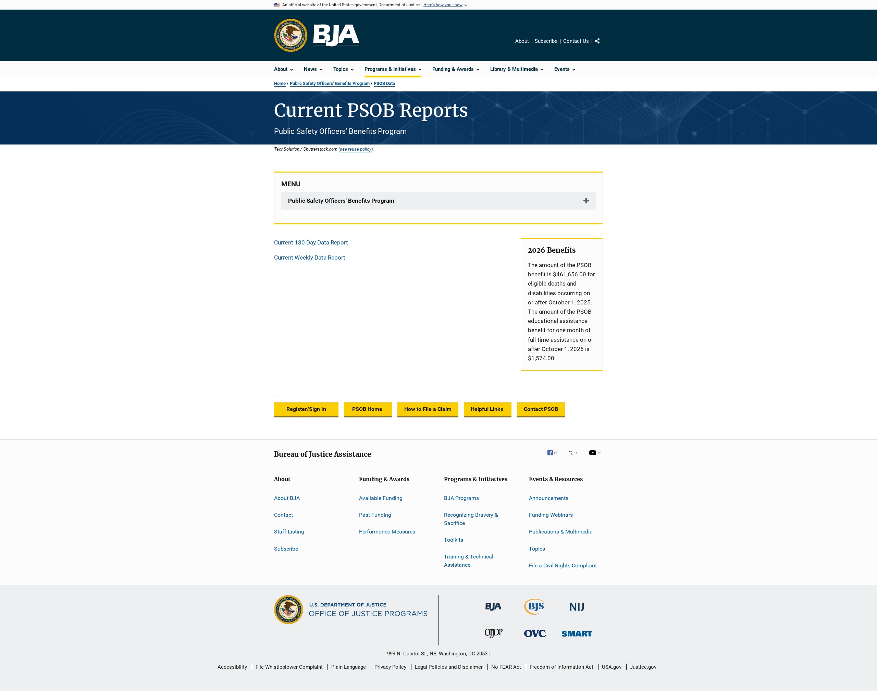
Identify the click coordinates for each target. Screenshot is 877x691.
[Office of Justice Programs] (291, 35)
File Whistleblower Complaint (289, 667)
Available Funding (381, 497)
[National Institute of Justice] (577, 612)
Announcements (548, 497)
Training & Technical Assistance (468, 560)
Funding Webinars (551, 515)
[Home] (336, 35)
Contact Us (576, 41)
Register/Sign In (306, 409)
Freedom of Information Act (561, 667)
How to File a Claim (428, 409)
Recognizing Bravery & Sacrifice (471, 519)
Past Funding (375, 515)
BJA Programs (461, 497)
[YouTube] (596, 457)
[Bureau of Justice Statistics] (535, 616)
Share (603, 46)
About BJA (287, 497)
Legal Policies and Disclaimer (449, 667)
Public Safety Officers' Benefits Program (330, 83)
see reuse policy (355, 149)
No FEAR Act (506, 667)
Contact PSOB (541, 409)
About (522, 41)
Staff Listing (289, 531)
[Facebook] (555, 457)
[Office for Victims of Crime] (535, 638)
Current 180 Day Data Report (311, 242)
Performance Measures (387, 531)
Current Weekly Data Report (309, 257)
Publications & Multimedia (561, 531)
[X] (575, 457)
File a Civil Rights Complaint (563, 565)
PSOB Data (384, 83)
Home (280, 83)
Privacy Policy (390, 667)
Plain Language (348, 667)
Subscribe (546, 41)
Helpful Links (488, 409)
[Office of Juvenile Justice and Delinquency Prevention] (494, 639)
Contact (283, 515)
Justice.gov (643, 667)
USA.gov (611, 667)
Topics (537, 548)
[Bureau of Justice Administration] (493, 612)
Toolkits (453, 540)
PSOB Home (368, 409)
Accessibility (232, 667)
